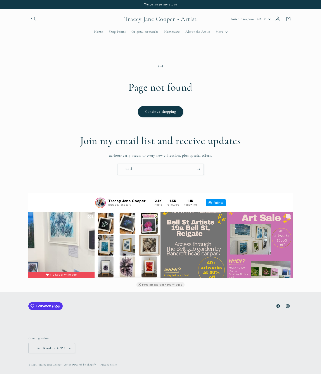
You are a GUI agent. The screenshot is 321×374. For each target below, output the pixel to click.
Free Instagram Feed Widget (162, 284)
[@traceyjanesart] (100, 202)
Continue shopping (160, 111)
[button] (33, 19)
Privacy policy (108, 364)
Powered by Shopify (84, 364)
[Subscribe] (198, 169)
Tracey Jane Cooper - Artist (54, 364)
